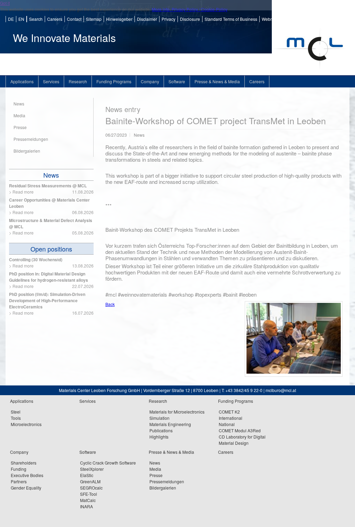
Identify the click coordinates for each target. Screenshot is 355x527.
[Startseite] (310, 73)
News (51, 174)
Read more (23, 192)
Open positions (51, 248)
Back (110, 304)
